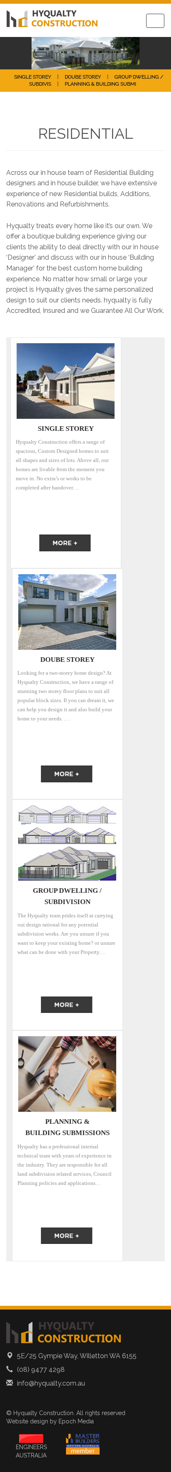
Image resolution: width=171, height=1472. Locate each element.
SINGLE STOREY (32, 77)
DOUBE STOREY (83, 77)
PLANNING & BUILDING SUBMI (100, 84)
